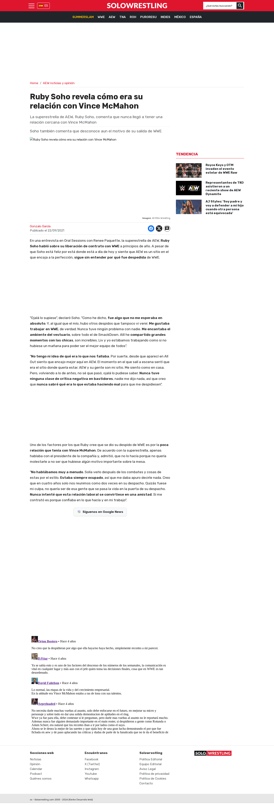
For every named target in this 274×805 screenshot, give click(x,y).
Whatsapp (92, 778)
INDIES (165, 17)
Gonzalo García (40, 226)
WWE (101, 17)
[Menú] (31, 6)
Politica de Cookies (152, 778)
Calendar (36, 769)
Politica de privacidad (154, 774)
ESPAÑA (196, 17)
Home (34, 83)
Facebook (91, 759)
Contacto (146, 783)
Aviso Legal (147, 769)
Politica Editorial (150, 759)
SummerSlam (83, 17)
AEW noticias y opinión (59, 83)
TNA (122, 17)
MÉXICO (180, 17)
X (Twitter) (92, 764)
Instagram (92, 769)
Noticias (35, 759)
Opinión (35, 764)
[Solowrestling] (137, 5)
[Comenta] (167, 228)
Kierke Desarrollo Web (80, 799)
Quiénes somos (41, 778)
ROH (133, 17)
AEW (112, 17)
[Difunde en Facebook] (151, 228)
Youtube (91, 774)
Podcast (36, 774)
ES (46, 5)
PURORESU (148, 17)
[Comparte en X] (159, 228)
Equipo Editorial (150, 764)
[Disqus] (100, 576)
